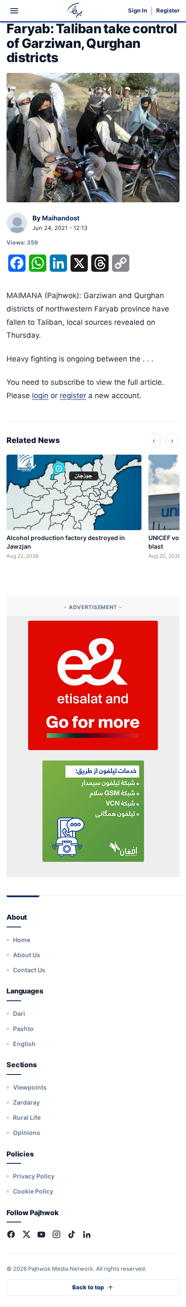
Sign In (137, 10)
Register (168, 10)
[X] (26, 1234)
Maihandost (61, 218)
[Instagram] (56, 1234)
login (40, 395)
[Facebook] (11, 1234)
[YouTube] (41, 1234)
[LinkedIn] (86, 1234)
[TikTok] (71, 1234)
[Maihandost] (17, 223)
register (73, 395)
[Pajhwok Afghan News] (75, 10)
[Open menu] (14, 11)
